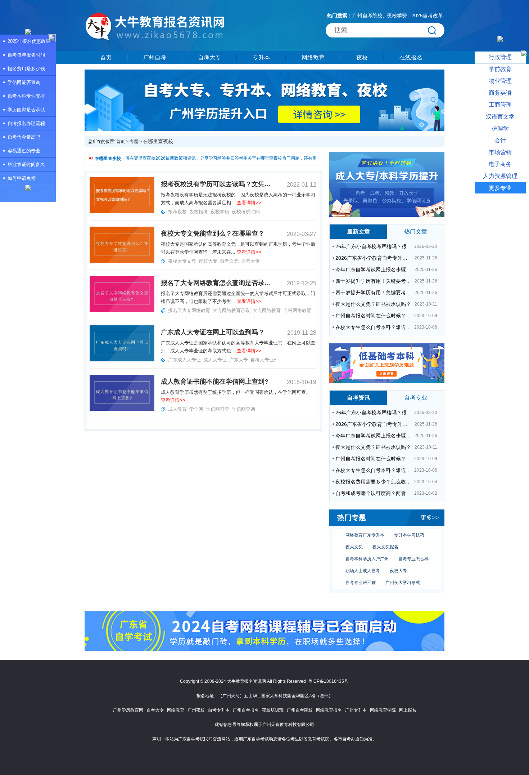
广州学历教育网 (128, 710)
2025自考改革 (427, 15)
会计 (500, 140)
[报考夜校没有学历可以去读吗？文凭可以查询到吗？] (122, 211)
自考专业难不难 (360, 575)
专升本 (261, 57)
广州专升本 (356, 710)
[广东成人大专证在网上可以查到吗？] (122, 359)
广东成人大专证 (184, 359)
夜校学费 (397, 15)
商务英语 (500, 93)
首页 (106, 57)
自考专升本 (219, 710)
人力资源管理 (500, 176)
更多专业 (500, 188)
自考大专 (209, 57)
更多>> (430, 518)
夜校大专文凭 (182, 261)
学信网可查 (217, 409)
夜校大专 (398, 563)
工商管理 (500, 105)
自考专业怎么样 (413, 551)
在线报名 (410, 57)
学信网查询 (243, 409)
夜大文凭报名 (385, 540)
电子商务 (500, 164)
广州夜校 (196, 710)
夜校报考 (198, 211)
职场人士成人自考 (362, 563)
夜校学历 (220, 211)
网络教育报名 (329, 710)
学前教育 (500, 69)
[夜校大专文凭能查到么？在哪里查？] (122, 261)
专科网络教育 (297, 310)
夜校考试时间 (246, 211)
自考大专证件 (264, 359)
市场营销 (500, 152)
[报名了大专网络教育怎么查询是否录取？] (122, 310)
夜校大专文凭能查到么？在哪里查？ (212, 233)
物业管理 (500, 81)
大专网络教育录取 (231, 310)
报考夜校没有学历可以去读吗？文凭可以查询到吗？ (216, 184)
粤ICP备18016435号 (328, 681)
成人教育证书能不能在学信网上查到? (214, 381)
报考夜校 (177, 211)
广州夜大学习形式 (402, 575)
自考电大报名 (358, 587)
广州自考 (154, 57)
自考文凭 (229, 261)
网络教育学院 (383, 710)
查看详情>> (249, 202)
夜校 (362, 57)
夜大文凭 (354, 540)
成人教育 (177, 409)
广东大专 (238, 359)
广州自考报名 (246, 710)
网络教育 (313, 57)
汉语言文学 (500, 116)
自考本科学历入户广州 (367, 551)
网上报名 (407, 710)
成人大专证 (215, 359)
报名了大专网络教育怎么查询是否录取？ (216, 282)
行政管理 (500, 57)
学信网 (196, 409)
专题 (134, 141)
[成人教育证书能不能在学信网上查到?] (122, 409)
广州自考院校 (367, 15)
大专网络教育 (267, 310)
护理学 (500, 128)
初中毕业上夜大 (396, 587)
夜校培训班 (273, 710)
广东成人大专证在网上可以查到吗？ (212, 332)
